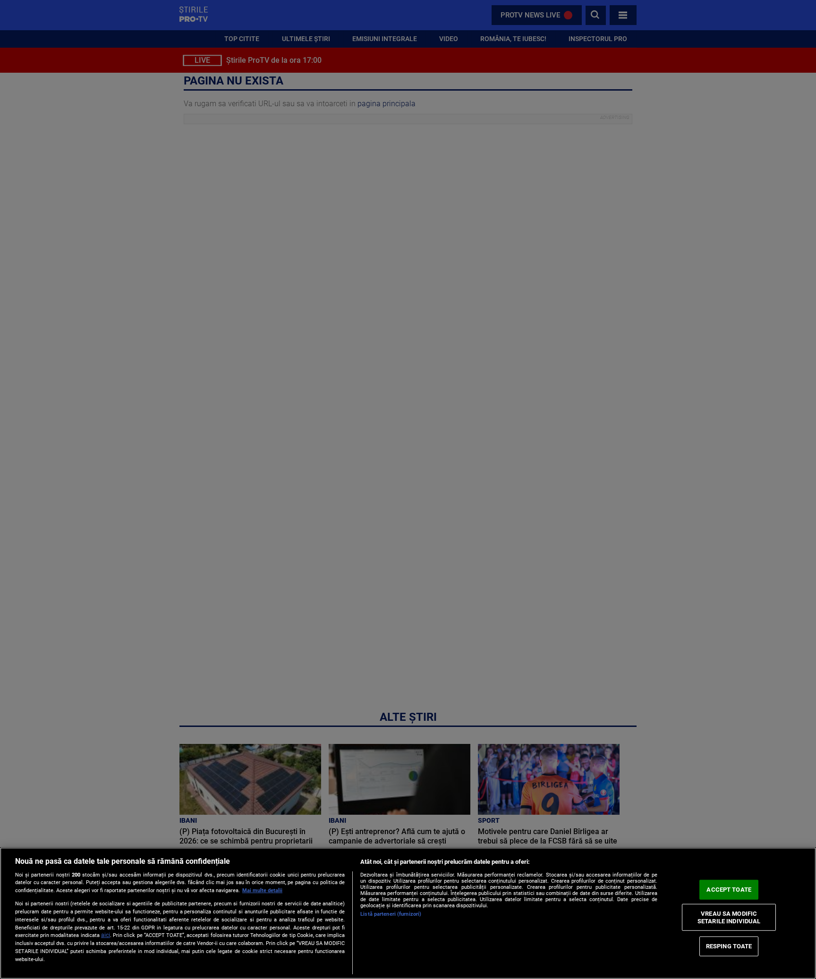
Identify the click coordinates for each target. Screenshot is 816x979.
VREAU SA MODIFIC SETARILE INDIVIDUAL (728, 917)
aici (105, 935)
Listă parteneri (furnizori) (390, 914)
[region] (408, 913)
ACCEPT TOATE (728, 889)
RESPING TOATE (729, 946)
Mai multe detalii (262, 890)
